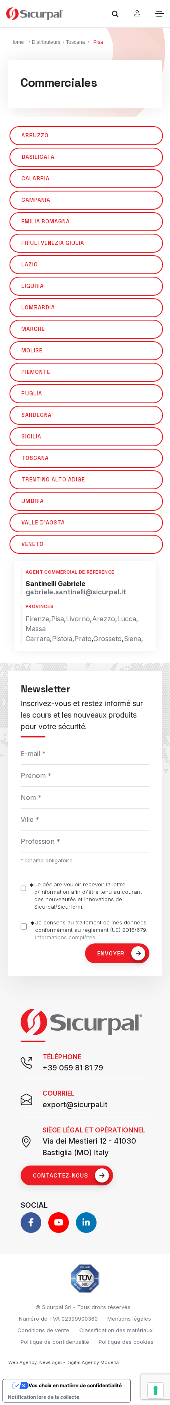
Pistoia (62, 638)
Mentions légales (129, 1318)
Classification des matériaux (116, 1330)
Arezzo (103, 619)
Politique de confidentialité (55, 1341)
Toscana (75, 42)
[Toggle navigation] (159, 14)
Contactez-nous (60, 1175)
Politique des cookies (126, 1341)
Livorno (78, 619)
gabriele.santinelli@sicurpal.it (76, 592)
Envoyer (111, 953)
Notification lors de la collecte (43, 1397)
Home (17, 42)
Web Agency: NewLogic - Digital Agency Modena (63, 1362)
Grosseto (107, 638)
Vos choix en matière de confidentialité (75, 1385)
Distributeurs (46, 42)
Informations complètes (65, 937)
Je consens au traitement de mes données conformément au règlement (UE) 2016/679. (91, 930)
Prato (83, 638)
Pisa (57, 619)
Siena (132, 638)
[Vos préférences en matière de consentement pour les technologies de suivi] (155, 1390)
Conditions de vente (43, 1330)
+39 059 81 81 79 (72, 1067)
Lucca (126, 619)
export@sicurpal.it (75, 1104)
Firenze (37, 619)
